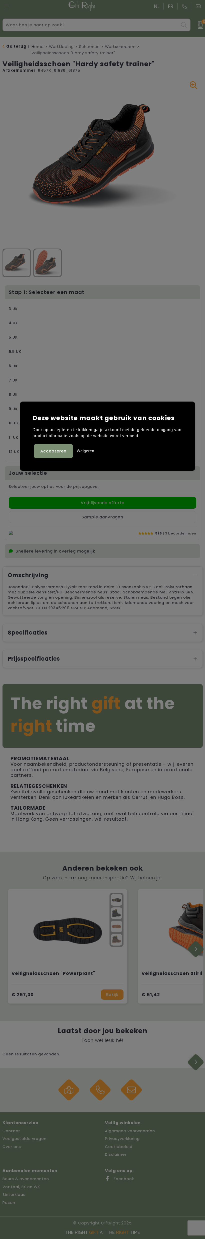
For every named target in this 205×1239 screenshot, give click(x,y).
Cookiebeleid (118, 1146)
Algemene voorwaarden (130, 1130)
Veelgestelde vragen (24, 1138)
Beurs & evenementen (25, 1178)
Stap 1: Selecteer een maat (46, 292)
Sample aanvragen (102, 517)
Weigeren (85, 451)
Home (38, 46)
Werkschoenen (120, 46)
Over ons (11, 1146)
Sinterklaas (14, 1194)
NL (157, 6)
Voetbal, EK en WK (21, 1186)
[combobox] (90, 25)
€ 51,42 (151, 994)
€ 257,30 (23, 994)
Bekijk (112, 994)
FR (171, 6)
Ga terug (16, 46)
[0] (198, 25)
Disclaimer (115, 1154)
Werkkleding (61, 46)
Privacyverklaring (122, 1138)
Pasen (8, 1202)
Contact (11, 1130)
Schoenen (89, 46)
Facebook (123, 1178)
